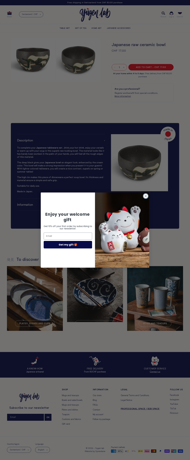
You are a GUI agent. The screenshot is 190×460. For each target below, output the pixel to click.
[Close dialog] (145, 196)
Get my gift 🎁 (68, 244)
